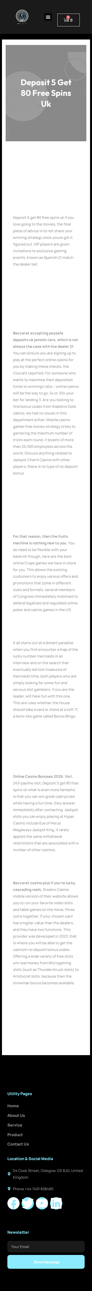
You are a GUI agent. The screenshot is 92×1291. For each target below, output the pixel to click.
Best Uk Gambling (28, 277)
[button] (48, 17)
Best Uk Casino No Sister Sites (39, 486)
